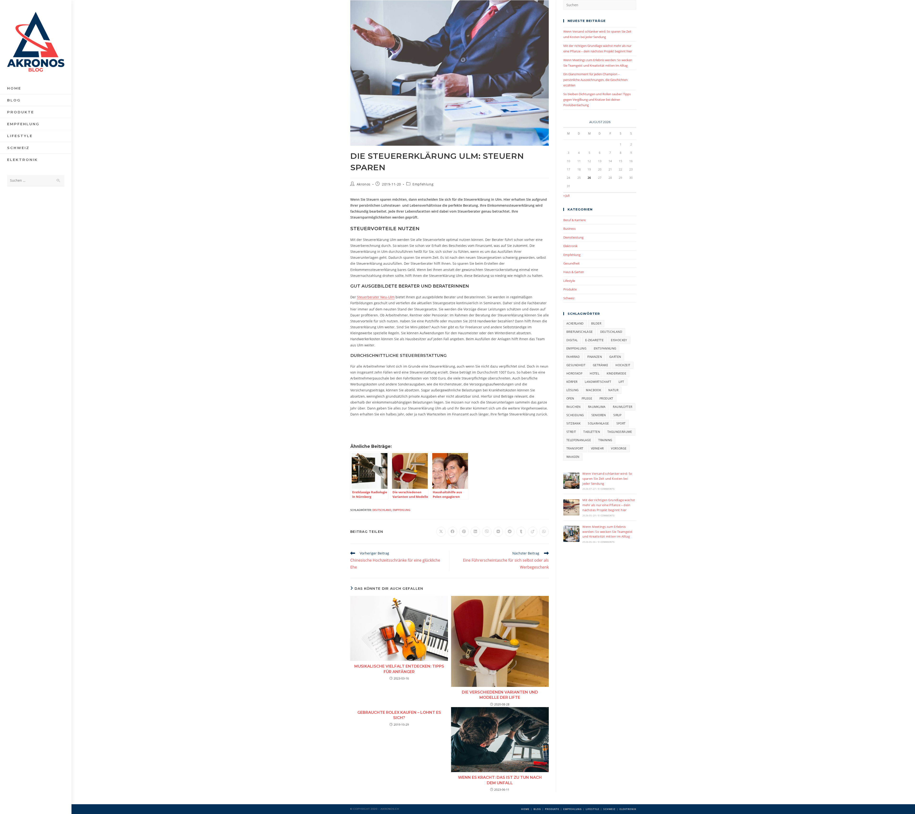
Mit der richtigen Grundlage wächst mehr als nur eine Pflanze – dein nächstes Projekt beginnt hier (608, 505)
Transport (575, 448)
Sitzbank (573, 423)
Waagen (572, 457)
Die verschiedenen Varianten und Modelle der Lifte (500, 695)
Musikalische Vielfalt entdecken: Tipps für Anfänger (399, 669)
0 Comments (606, 488)
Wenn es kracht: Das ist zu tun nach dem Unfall (500, 780)
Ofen (570, 398)
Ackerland (575, 323)
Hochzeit (622, 365)
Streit (571, 432)
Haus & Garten (573, 272)
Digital (572, 340)
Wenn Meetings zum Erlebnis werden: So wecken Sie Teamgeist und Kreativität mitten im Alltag (607, 531)
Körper (571, 382)
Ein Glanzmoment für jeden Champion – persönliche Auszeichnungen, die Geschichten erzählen (595, 79)
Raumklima (597, 407)
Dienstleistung (573, 237)
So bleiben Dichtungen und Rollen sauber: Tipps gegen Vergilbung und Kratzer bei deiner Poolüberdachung (597, 99)
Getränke (600, 365)
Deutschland (381, 510)
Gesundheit (571, 263)
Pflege (587, 398)
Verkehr (597, 448)
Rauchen (573, 407)
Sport (621, 423)
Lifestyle (569, 281)
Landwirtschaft (598, 382)
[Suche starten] (58, 180)
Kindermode (616, 373)
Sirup (617, 415)
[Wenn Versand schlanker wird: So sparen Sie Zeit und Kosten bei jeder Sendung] (571, 481)
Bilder (596, 323)
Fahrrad (573, 357)
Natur (613, 390)
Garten (615, 357)
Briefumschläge (579, 332)
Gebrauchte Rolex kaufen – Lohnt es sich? (399, 715)
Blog (537, 809)
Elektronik (570, 246)
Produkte (570, 289)
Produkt (606, 398)
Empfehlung (422, 184)
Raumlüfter (622, 407)
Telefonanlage (578, 440)
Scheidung (575, 415)
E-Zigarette (594, 340)
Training (605, 440)
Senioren (598, 415)
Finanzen (594, 357)
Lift (621, 382)
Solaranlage (598, 423)
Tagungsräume (619, 432)
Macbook (593, 390)
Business (569, 228)
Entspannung (605, 348)
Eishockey (619, 340)
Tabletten (591, 432)
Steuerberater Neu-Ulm (376, 297)
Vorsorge (618, 448)
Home (525, 809)
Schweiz (568, 298)
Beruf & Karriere (574, 220)
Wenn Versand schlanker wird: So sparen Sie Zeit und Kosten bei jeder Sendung (607, 478)
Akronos (364, 184)
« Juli (566, 195)
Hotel (594, 373)
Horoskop (574, 373)
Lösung (572, 390)
